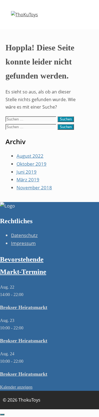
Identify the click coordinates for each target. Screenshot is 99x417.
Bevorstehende (21, 259)
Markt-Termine (23, 271)
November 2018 (34, 187)
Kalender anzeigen (16, 387)
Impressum (23, 243)
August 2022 (29, 156)
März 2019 (27, 179)
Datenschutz (24, 235)
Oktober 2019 (31, 164)
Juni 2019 (26, 172)
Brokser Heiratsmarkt (23, 307)
